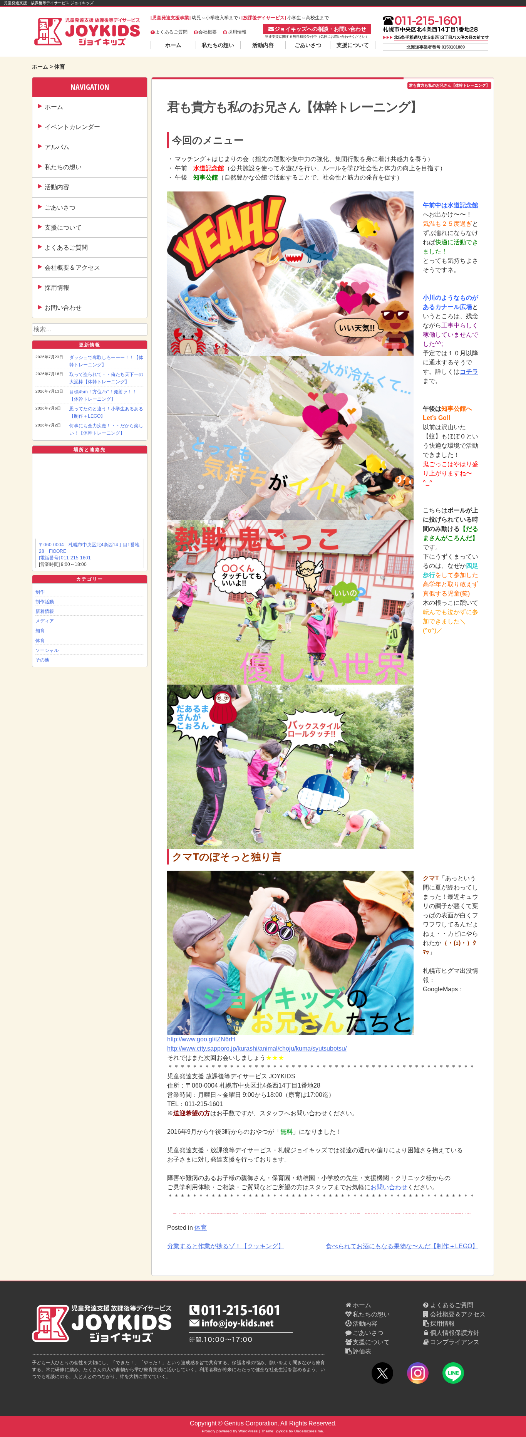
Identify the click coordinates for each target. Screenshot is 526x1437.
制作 (40, 592)
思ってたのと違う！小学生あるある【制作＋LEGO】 (106, 412)
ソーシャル (47, 650)
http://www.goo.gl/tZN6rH (201, 1039)
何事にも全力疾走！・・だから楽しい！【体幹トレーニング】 (106, 429)
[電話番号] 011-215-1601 (65, 558)
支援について (353, 45)
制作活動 (44, 601)
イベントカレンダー (72, 127)
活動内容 (263, 45)
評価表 (362, 1351)
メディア (44, 621)
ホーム (173, 45)
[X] (382, 1374)
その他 (42, 660)
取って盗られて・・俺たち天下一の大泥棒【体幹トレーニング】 (106, 378)
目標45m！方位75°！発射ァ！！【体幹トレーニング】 (103, 395)
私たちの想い (218, 45)
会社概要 (207, 32)
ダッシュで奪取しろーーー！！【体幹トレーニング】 (106, 361)
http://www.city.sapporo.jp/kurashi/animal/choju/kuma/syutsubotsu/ (257, 1048)
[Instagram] (418, 1374)
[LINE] (453, 1374)
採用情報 (237, 32)
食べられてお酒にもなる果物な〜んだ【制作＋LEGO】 (402, 1246)
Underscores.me (308, 1431)
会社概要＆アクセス (72, 267)
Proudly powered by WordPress (230, 1431)
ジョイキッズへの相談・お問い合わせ (320, 29)
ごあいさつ (308, 45)
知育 (40, 630)
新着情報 (44, 611)
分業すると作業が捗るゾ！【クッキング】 (225, 1246)
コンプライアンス (454, 1342)
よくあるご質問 (171, 32)
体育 (40, 640)
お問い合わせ (63, 307)
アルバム (57, 147)
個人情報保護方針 (454, 1333)
